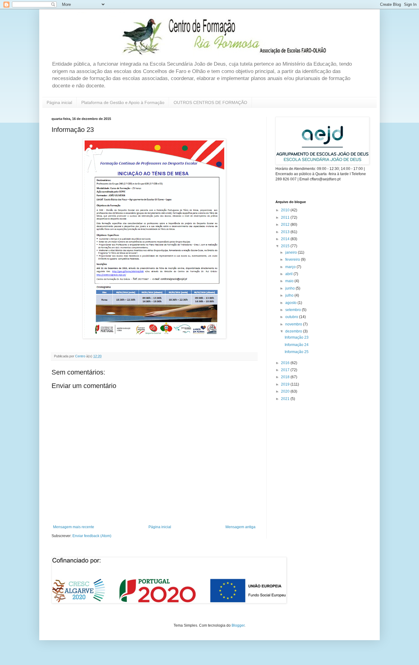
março (291, 267)
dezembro (294, 331)
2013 (285, 232)
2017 (285, 370)
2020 (285, 391)
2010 (285, 210)
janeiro (291, 252)
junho (290, 288)
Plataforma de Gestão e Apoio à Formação (122, 102)
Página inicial (59, 102)
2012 (285, 224)
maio (289, 281)
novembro (294, 324)
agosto (291, 303)
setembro (293, 310)
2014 (285, 239)
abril (289, 274)
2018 (285, 377)
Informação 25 (297, 352)
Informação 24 (297, 345)
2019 (285, 384)
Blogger (238, 625)
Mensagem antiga (240, 527)
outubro (292, 317)
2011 (285, 217)
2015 (285, 246)
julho (289, 295)
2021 (285, 399)
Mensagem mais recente (73, 527)
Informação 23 (297, 337)
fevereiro (293, 259)
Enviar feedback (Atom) (91, 536)
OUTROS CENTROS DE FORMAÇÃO (210, 102)
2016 (285, 363)
